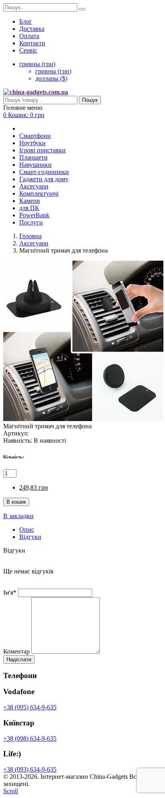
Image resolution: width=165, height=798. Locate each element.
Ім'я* (9, 592)
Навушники (35, 164)
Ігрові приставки (42, 150)
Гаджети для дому (43, 179)
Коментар (16, 651)
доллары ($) (51, 78)
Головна (30, 236)
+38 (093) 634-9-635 (29, 769)
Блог (25, 21)
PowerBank (34, 215)
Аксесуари (33, 186)
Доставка (31, 28)
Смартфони (35, 135)
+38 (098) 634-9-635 (29, 738)
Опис (26, 529)
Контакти (32, 43)
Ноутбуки (32, 143)
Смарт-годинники (44, 171)
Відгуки (30, 536)
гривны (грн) (53, 71)
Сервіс (28, 50)
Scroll (10, 791)
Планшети (33, 157)
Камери (29, 200)
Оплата (29, 35)
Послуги (31, 222)
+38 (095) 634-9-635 (29, 707)
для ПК (29, 208)
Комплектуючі (38, 193)
